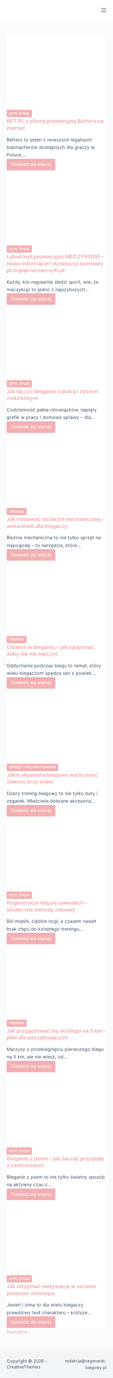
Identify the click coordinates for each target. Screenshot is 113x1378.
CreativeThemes (24, 1367)
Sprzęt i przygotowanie (32, 767)
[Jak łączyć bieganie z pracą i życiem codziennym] (56, 342)
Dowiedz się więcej (33, 165)
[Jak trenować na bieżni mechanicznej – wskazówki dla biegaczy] (56, 470)
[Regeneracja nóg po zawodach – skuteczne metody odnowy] (56, 853)
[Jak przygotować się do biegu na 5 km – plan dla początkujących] (56, 981)
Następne (18, 1332)
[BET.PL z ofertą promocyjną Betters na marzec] (56, 72)
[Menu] (103, 10)
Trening (16, 511)
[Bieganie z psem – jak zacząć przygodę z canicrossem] (56, 1109)
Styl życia (19, 113)
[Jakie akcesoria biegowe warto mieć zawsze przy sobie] (56, 726)
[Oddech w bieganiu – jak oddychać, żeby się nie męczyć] (56, 598)
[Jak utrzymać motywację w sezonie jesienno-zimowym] (56, 1237)
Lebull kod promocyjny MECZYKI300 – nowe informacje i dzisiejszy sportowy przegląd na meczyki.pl (55, 263)
